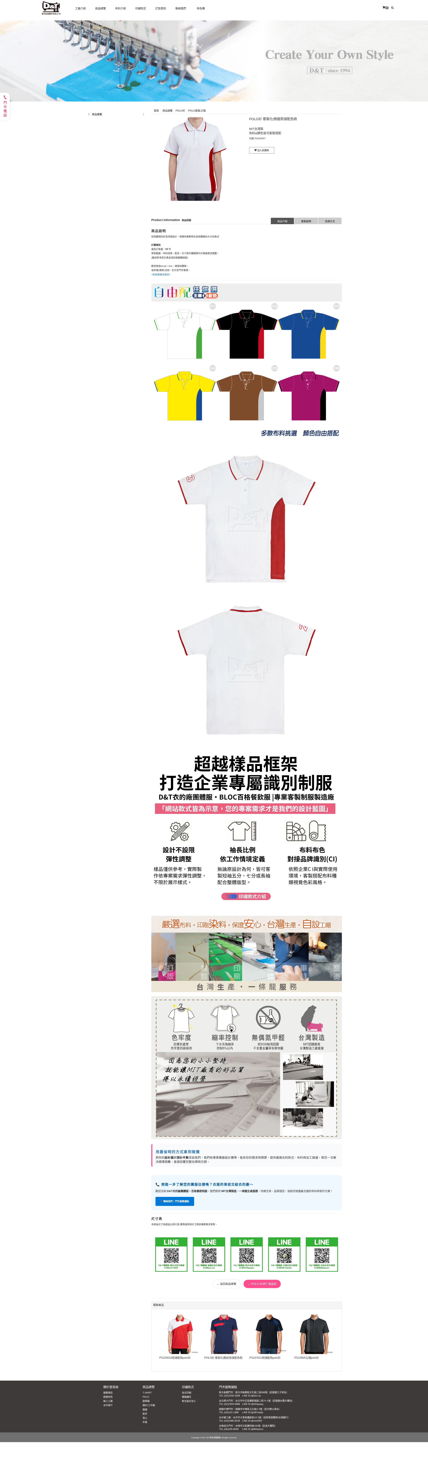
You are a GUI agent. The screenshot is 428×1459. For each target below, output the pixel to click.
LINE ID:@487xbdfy (252, 1412)
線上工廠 (108, 1401)
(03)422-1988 (231, 1412)
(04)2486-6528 (232, 1420)
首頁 (156, 110)
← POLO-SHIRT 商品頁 (262, 1283)
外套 (145, 1422)
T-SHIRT (147, 1392)
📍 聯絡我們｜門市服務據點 (175, 1201)
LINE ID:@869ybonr (252, 1429)
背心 (145, 1418)
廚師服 (146, 1401)
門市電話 (5, 109)
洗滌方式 (330, 221)
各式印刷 (186, 1392)
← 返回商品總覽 (226, 1283)
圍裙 (145, 1409)
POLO (146, 1396)
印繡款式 (188, 1387)
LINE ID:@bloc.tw (251, 1395)
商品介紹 (282, 221)
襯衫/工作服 (149, 1405)
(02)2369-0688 (232, 1404)
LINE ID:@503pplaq (252, 1404)
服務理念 (108, 1392)
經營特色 (108, 1396)
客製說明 (306, 221)
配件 (145, 1413)
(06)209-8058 (231, 1429)
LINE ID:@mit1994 (252, 1420)
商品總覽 (97, 114)
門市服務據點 (228, 1387)
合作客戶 (108, 1405)
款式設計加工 (189, 1401)
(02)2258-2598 (232, 1395)
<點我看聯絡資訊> (160, 274)
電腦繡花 (186, 1396)
